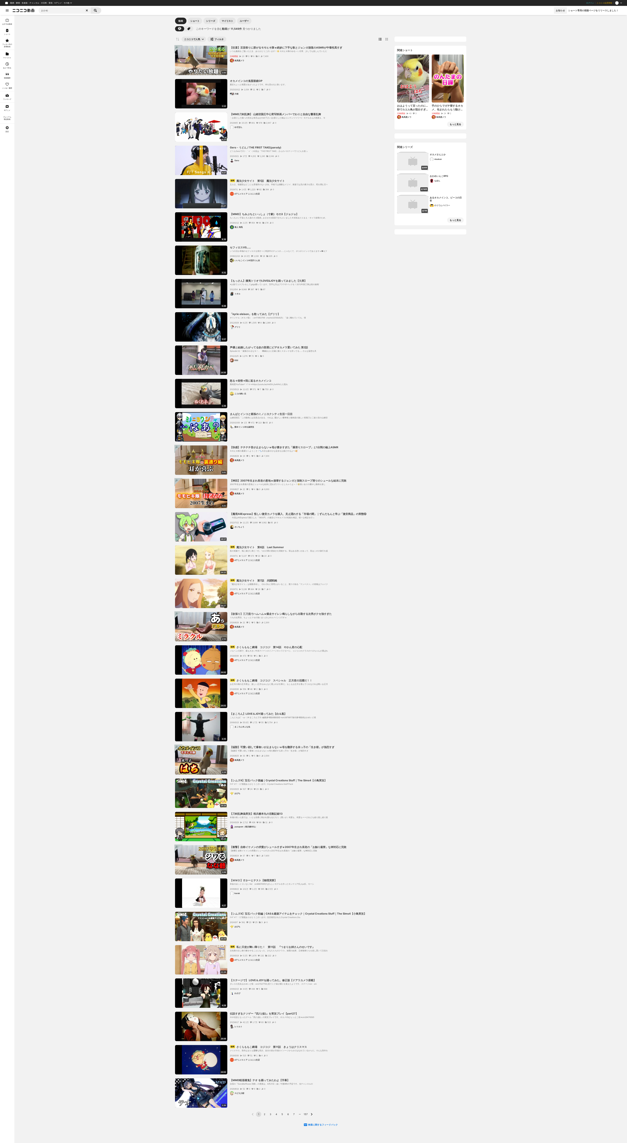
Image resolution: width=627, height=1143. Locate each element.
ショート (195, 20)
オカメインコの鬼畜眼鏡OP (246, 80)
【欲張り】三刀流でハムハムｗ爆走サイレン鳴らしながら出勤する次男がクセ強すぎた (281, 613)
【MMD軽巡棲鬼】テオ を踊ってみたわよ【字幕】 (260, 1080)
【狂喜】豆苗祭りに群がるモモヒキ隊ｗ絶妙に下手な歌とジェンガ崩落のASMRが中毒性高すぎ (286, 47)
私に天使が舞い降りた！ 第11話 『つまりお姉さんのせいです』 (273, 947)
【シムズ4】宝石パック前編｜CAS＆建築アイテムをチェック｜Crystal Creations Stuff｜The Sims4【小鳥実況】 (298, 913)
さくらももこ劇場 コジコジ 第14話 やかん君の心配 (266, 647)
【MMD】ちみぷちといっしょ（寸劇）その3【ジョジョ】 (264, 214)
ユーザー (244, 20)
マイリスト (227, 20)
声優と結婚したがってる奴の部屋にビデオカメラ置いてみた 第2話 (269, 347)
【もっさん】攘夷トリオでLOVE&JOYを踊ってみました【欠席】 (268, 280)
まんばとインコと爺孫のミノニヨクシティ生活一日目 (261, 414)
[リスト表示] (380, 39)
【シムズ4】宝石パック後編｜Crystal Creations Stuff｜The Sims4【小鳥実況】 (278, 780)
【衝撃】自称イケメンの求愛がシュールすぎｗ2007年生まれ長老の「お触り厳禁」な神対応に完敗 (288, 847)
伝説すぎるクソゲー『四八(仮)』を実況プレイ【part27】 (264, 1013)
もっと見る (455, 124)
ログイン (590, 3)
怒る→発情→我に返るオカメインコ (250, 380)
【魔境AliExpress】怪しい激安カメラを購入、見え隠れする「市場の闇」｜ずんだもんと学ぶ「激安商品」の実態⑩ (298, 513)
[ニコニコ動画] (23, 10)
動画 (12, 3)
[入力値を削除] (86, 10)
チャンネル (34, 3)
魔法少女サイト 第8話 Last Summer (257, 547)
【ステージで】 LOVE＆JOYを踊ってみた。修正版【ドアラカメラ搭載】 (273, 980)
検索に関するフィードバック (323, 1124)
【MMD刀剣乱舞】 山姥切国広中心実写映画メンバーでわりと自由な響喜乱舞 (275, 114)
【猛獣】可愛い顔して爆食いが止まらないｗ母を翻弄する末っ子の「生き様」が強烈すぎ (282, 747)
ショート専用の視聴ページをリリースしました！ (593, 10)
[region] (7, 579)
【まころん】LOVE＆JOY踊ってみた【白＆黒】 (258, 713)
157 (306, 1114)
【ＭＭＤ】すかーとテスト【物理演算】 (253, 880)
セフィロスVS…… (240, 247)
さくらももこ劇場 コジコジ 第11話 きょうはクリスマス (269, 1046)
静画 (18, 3)
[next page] (311, 1114)
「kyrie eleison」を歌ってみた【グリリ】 (255, 314)
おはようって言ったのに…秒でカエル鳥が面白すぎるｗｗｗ (412, 107)
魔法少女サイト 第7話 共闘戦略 (254, 580)
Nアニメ (58, 3)
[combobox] (65, 10)
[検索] (96, 10)
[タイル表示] (386, 39)
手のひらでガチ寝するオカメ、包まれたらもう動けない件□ (447, 107)
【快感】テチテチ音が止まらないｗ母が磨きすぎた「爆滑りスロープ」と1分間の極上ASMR (284, 447)
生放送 (25, 3)
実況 (51, 3)
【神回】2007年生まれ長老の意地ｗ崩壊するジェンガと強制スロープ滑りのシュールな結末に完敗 (288, 480)
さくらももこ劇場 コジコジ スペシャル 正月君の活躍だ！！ (271, 680)
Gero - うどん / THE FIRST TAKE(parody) (255, 147)
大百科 (44, 3)
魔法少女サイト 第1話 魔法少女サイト (258, 180)
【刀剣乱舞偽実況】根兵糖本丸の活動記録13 (256, 813)
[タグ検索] (188, 28)
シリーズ (210, 20)
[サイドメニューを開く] (7, 10)
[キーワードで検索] (179, 28)
